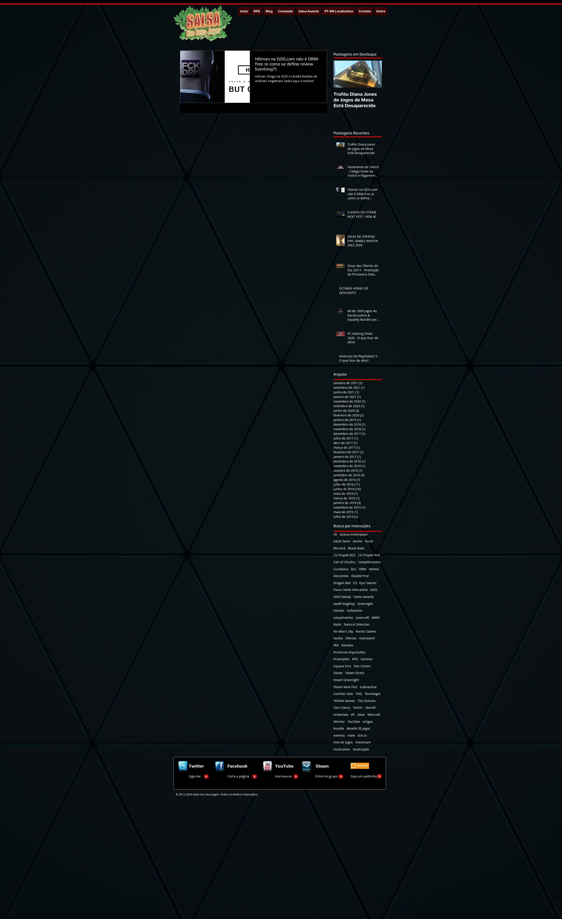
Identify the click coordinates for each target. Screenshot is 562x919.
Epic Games (367, 583)
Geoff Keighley (344, 604)
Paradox (347, 645)
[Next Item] (375, 74)
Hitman (338, 610)
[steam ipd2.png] (306, 766)
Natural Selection (356, 624)
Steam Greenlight (346, 680)
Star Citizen (362, 666)
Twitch (357, 707)
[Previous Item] (340, 74)
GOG (373, 590)
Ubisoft (370, 707)
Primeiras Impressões (349, 652)
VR (353, 714)
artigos (368, 721)
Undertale (340, 714)
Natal (337, 624)
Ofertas (351, 638)
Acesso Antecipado (353, 534)
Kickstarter (355, 610)
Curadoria (340, 569)
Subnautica (368, 687)
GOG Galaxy (342, 597)
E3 (355, 583)
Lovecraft (362, 617)
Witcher (339, 721)
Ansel (369, 541)
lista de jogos (343, 742)
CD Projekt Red (369, 555)
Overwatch (367, 638)
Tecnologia (372, 694)
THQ (359, 694)
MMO (376, 617)
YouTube (354, 721)
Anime (357, 541)
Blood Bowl (356, 548)
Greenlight (365, 604)
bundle (338, 728)
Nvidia (338, 638)
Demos (374, 569)
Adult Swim (341, 541)
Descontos (341, 576)
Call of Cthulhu (344, 562)
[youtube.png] (267, 766)
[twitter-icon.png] (183, 766)
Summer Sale (343, 694)
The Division (367, 701)
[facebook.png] (220, 766)
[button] (285, 11)
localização (361, 749)
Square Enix (342, 666)
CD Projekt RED (344, 555)
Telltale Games (344, 701)
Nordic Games (366, 631)
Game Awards (363, 597)
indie (351, 735)
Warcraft (373, 714)
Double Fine (360, 576)
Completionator (369, 562)
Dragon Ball (342, 583)
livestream (363, 742)
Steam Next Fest (345, 687)
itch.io (362, 735)
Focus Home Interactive (350, 590)
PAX (336, 645)
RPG (355, 659)
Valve (361, 714)
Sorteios (367, 659)
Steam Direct (354, 673)
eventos (339, 735)
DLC (354, 569)
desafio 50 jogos (358, 728)
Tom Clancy (341, 707)
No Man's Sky (343, 631)
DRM (362, 569)
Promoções (341, 659)
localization (341, 749)
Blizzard (339, 548)
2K (335, 534)
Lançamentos (343, 617)
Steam (338, 673)
